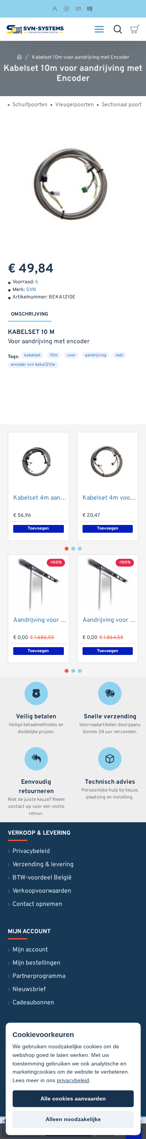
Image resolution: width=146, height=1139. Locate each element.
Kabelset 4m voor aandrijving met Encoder (109, 498)
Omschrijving (29, 314)
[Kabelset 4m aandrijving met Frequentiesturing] (38, 462)
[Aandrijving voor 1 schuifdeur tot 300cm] (107, 585)
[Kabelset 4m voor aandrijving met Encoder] (107, 462)
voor (71, 355)
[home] (19, 56)
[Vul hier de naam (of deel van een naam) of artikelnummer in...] (118, 29)
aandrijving (95, 355)
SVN (31, 290)
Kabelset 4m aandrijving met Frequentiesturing (40, 498)
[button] (38, 529)
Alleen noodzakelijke (73, 1119)
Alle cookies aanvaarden (73, 1098)
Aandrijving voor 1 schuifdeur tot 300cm (109, 620)
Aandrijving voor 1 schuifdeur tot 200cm (40, 620)
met (119, 355)
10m (54, 355)
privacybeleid (73, 1080)
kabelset (32, 355)
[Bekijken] (136, 29)
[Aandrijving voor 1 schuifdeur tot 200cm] (38, 585)
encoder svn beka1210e (33, 364)
